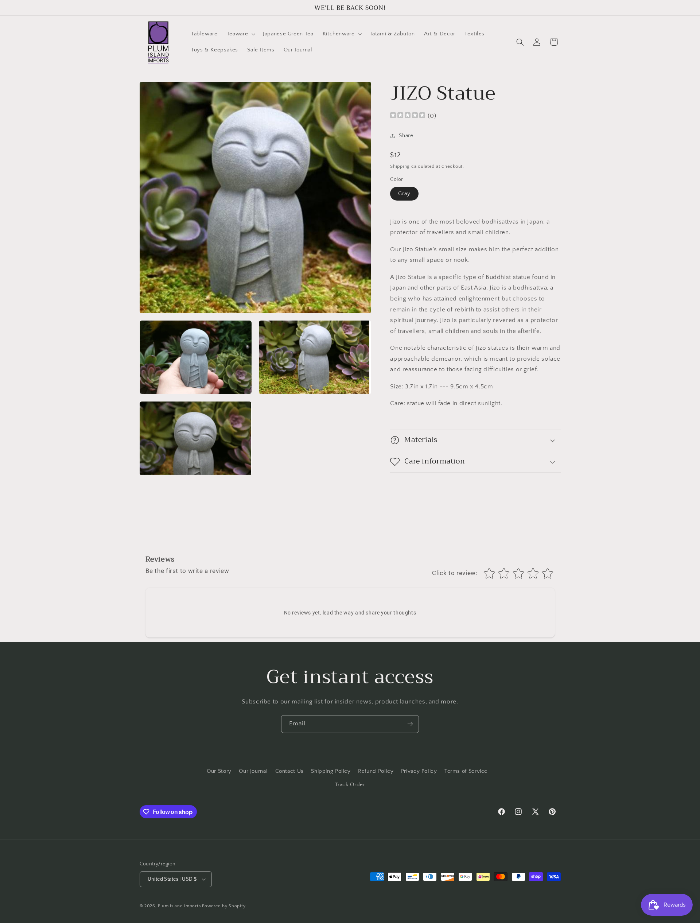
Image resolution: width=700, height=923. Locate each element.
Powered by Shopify (223, 906)
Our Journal (253, 771)
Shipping (400, 166)
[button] (240, 34)
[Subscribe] (410, 724)
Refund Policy (375, 771)
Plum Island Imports (179, 906)
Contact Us (289, 771)
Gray (404, 193)
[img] (407, 116)
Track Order (350, 785)
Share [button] (406, 136)
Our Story (219, 771)
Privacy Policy (419, 771)
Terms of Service (465, 771)
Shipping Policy (330, 771)
